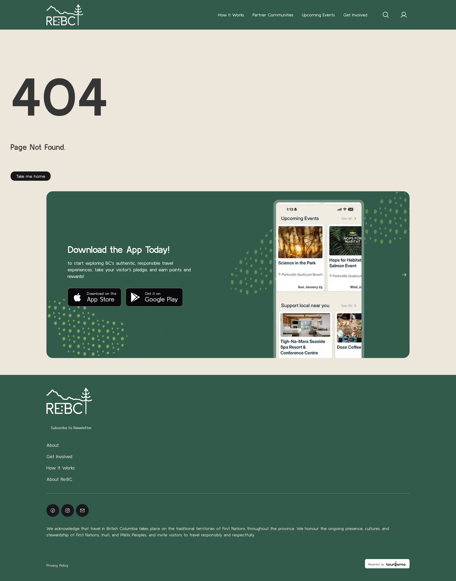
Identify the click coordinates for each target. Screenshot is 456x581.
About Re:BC (59, 479)
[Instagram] (67, 510)
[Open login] (404, 15)
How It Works (231, 14)
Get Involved (355, 14)
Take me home (30, 176)
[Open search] (386, 15)
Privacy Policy (57, 565)
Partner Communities (273, 14)
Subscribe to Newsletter (71, 428)
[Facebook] (52, 510)
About (52, 445)
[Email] (82, 510)
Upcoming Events (318, 14)
